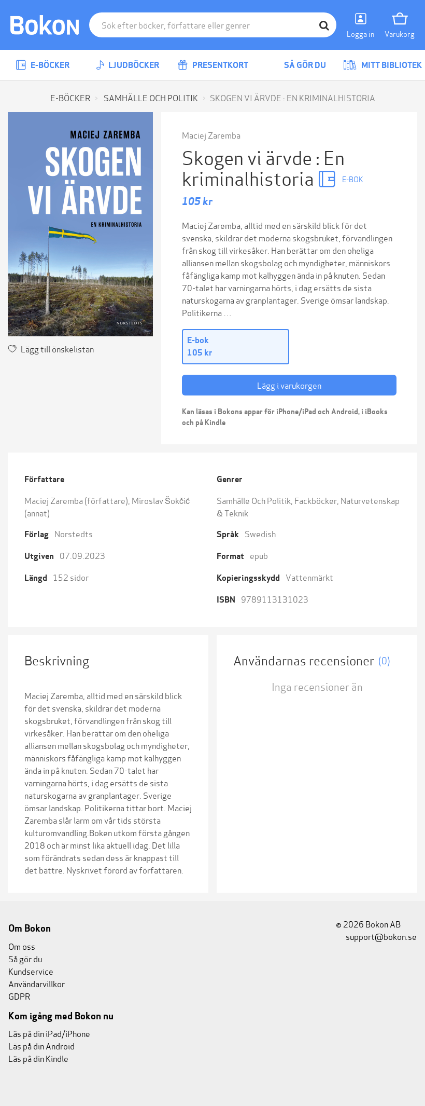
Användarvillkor (36, 983)
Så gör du (304, 65)
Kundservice (30, 971)
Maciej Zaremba (211, 135)
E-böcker (49, 65)
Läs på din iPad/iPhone (49, 1033)
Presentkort (219, 65)
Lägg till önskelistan (57, 348)
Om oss (21, 946)
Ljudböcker (133, 65)
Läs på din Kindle (38, 1058)
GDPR (19, 996)
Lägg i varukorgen (289, 385)
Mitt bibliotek (391, 65)
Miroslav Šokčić (161, 500)
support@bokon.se (380, 936)
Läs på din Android (41, 1046)
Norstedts (73, 533)
